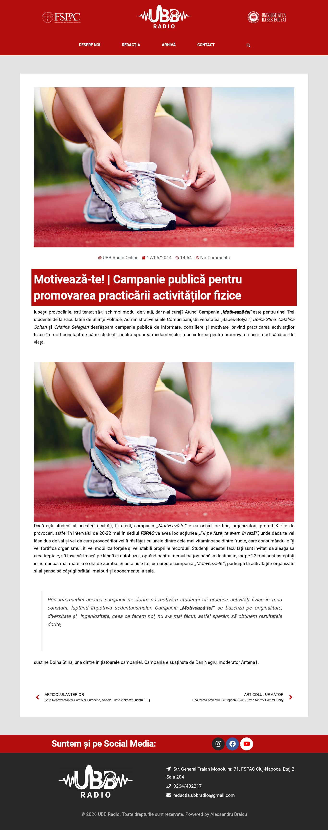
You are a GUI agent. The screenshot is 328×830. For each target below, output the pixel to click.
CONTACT (206, 45)
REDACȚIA (131, 45)
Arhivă (169, 45)
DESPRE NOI (89, 45)
